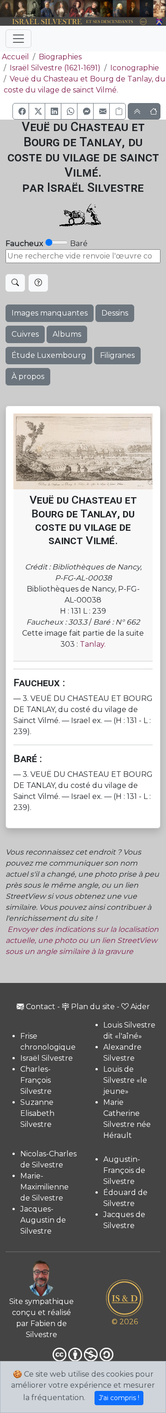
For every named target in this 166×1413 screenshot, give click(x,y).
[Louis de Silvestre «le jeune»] (47, 8)
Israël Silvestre (46, 1058)
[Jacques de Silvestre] (159, 8)
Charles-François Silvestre (36, 1080)
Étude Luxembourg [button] (49, 355)
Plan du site (93, 1006)
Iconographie (134, 67)
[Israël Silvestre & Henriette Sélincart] (13, 9)
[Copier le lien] (117, 111)
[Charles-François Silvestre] (34, 8)
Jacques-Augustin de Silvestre (43, 1220)
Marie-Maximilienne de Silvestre (44, 1187)
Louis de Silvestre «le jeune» (125, 1080)
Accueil (15, 56)
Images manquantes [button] (50, 313)
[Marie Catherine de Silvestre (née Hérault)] (61, 8)
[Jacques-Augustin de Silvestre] (119, 8)
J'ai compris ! (119, 1398)
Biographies (60, 56)
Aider (140, 1006)
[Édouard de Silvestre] (147, 8)
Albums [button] (67, 334)
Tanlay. (93, 644)
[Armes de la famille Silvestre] (159, 21)
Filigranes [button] (117, 355)
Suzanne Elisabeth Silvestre (37, 1113)
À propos (28, 376)
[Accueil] (76, 21)
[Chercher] (15, 283)
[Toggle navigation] (18, 38)
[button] (20, 111)
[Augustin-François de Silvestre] (133, 8)
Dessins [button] (114, 313)
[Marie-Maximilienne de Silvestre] (107, 8)
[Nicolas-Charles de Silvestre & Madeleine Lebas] (85, 8)
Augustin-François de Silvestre (124, 1170)
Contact (40, 1006)
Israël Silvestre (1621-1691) (55, 67)
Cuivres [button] (25, 334)
